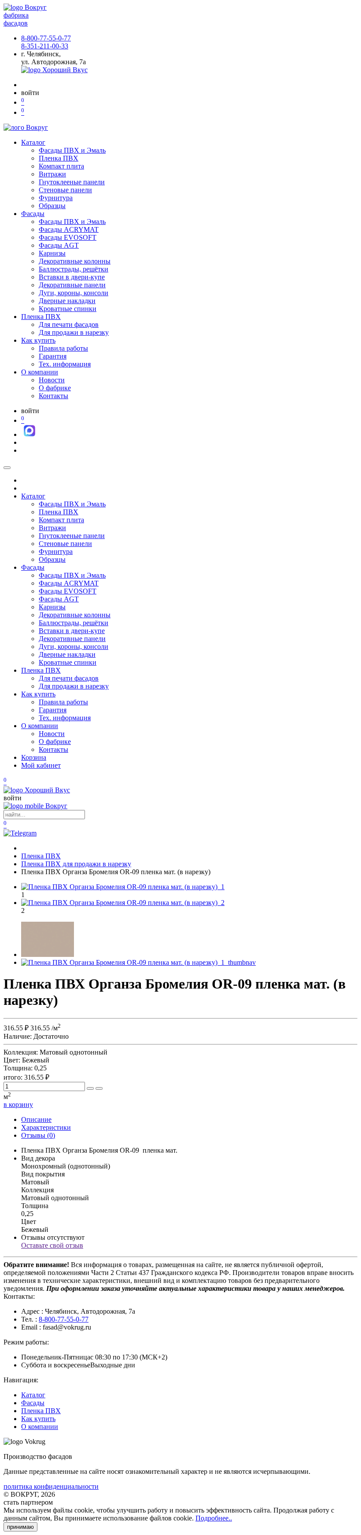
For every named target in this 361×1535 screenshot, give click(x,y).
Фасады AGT (59, 245)
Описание (36, 1119)
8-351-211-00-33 (44, 46)
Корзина (33, 757)
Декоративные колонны (75, 261)
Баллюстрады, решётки (73, 269)
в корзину (18, 1104)
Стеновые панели (65, 190)
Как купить (38, 340)
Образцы (52, 205)
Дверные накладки (67, 300)
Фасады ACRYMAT (69, 229)
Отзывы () (38, 1135)
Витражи (52, 174)
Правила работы (63, 348)
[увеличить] (90, 1088)
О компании (39, 372)
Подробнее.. (213, 1518)
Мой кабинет (41, 765)
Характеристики (46, 1127)
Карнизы (52, 253)
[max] (29, 434)
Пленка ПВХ (58, 158)
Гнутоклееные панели (72, 182)
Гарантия (52, 356)
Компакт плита (61, 166)
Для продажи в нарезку (74, 332)
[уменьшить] (99, 1088)
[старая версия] (37, 790)
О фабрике (55, 388)
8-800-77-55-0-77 (46, 38)
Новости (52, 380)
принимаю (20, 1527)
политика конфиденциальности (51, 1486)
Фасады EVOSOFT (67, 237)
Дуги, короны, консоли (73, 293)
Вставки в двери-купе (72, 277)
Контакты (53, 395)
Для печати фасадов (69, 324)
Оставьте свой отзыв (52, 1245)
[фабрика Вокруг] (35, 806)
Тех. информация (65, 364)
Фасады (32, 213)
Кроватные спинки (67, 308)
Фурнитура (56, 197)
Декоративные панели (72, 285)
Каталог (33, 142)
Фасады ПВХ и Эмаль (72, 150)
